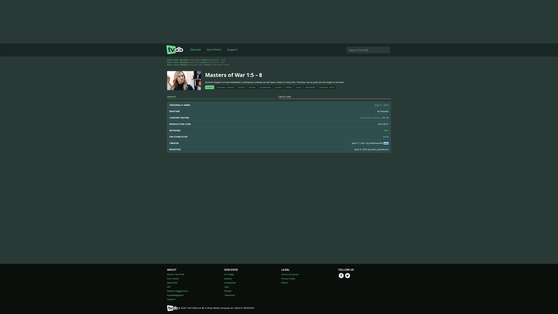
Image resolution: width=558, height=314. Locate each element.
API (169, 286)
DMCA (284, 282)
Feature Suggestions (177, 290)
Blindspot (184, 60)
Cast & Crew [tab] (284, 96)
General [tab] (171, 96)
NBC (386, 130)
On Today (229, 274)
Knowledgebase (175, 295)
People (227, 290)
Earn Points (214, 49)
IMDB (386, 136)
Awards (228, 278)
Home (169, 60)
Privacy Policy (288, 278)
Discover (195, 49)
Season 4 (205, 60)
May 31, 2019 (382, 105)
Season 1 (208, 65)
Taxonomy (229, 295)
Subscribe (172, 282)
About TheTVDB (175, 274)
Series (176, 60)
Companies (230, 282)
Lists (226, 286)
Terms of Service (290, 274)
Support (232, 49)
